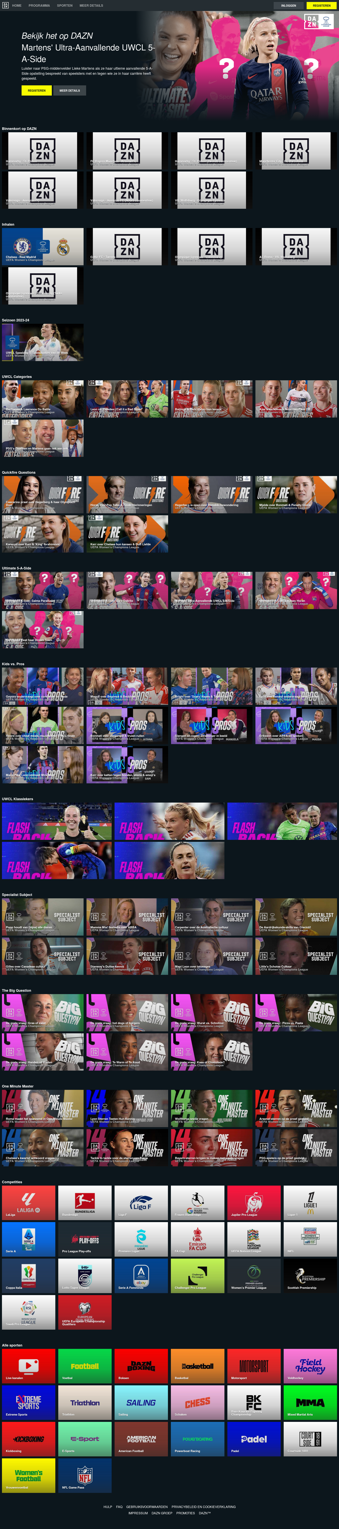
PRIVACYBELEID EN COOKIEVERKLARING (204, 1506)
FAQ (119, 1506)
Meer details (91, 5)
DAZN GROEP (162, 1513)
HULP (108, 1506)
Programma (39, 5)
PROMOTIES (185, 1513)
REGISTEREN (322, 5)
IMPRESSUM (138, 1513)
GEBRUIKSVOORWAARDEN (147, 1506)
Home (17, 5)
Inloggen (288, 5)
